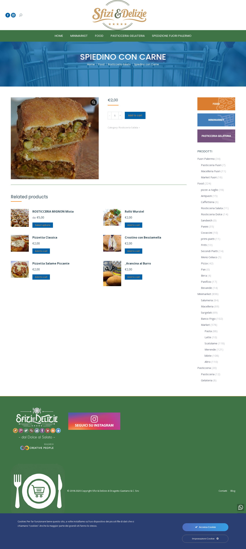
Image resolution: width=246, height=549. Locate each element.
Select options (42, 225)
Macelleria (207, 306)
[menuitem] (59, 35)
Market (205, 325)
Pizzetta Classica (44, 237)
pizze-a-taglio (209, 189)
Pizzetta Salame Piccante (51, 263)
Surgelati (206, 312)
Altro (208, 361)
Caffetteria (207, 202)
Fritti (204, 245)
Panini (204, 226)
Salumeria (207, 300)
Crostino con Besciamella (143, 237)
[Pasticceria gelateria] (216, 141)
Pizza (204, 263)
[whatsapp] (240, 507)
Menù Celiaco (209, 257)
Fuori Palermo (206, 158)
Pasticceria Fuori (211, 165)
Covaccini (206, 232)
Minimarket (204, 294)
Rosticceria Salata (128, 127)
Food (200, 183)
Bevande (206, 288)
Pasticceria (204, 368)
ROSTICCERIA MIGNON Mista (53, 211)
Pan (203, 269)
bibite (208, 355)
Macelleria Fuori (210, 171)
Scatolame (211, 343)
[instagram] (94, 429)
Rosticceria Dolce (211, 214)
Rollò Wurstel (134, 211)
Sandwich (206, 220)
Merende (210, 349)
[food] (216, 109)
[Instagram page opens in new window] (13, 15)
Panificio (206, 281)
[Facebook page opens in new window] (7, 15)
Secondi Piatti (209, 251)
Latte (208, 337)
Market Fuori (209, 177)
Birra (204, 275)
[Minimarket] (216, 125)
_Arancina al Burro (138, 263)
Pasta (208, 331)
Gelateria (206, 380)
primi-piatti (207, 239)
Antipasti (206, 196)
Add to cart (135, 115)
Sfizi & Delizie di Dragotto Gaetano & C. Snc (115, 490)
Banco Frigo (208, 318)
